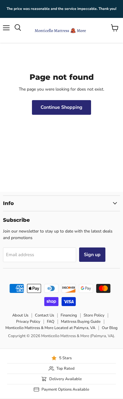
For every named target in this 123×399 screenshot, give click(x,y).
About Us (20, 315)
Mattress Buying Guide (81, 321)
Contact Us (44, 315)
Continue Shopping (61, 107)
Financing (69, 315)
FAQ (50, 321)
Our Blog (110, 328)
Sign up (92, 254)
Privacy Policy (28, 321)
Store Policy (94, 315)
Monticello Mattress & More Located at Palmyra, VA (50, 328)
